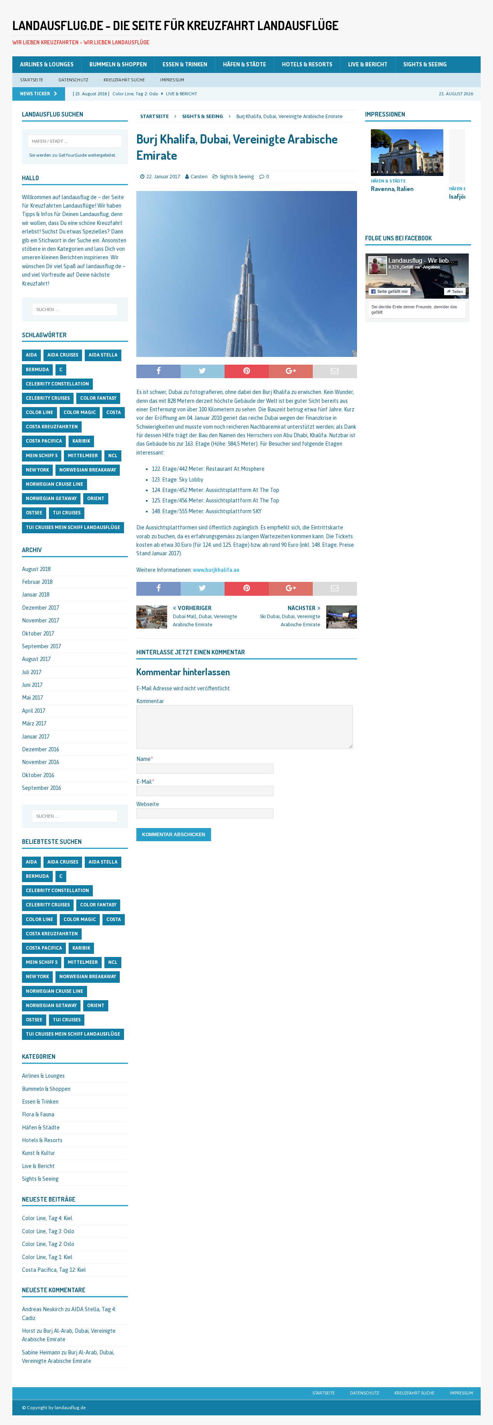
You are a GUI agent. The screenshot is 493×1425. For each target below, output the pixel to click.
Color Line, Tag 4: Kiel (47, 1218)
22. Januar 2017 (163, 176)
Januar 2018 (35, 595)
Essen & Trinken (185, 64)
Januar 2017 (35, 737)
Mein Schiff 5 (41, 455)
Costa (113, 412)
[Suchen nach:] (75, 309)
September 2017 (41, 646)
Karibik (81, 441)
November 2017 (40, 620)
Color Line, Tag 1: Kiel (47, 1257)
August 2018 (36, 569)
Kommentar (150, 701)
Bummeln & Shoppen (118, 64)
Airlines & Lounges (47, 64)
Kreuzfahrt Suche (124, 80)
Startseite (31, 80)
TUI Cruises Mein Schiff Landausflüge (73, 527)
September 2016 (41, 788)
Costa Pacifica (44, 441)
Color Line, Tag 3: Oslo (48, 1231)
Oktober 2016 (38, 775)
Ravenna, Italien (392, 189)
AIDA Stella (103, 355)
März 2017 (34, 723)
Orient (95, 498)
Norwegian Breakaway (87, 470)
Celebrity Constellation (57, 384)
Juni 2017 (32, 685)
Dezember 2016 (40, 749)
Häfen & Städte (244, 64)
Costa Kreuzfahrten (52, 426)
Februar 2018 (37, 582)
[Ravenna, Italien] (407, 152)
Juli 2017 (31, 672)
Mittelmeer (83, 455)
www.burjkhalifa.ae (216, 570)
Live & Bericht (367, 64)
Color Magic (80, 412)
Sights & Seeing (425, 64)
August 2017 (36, 659)
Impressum (172, 80)
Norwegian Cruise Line (54, 484)
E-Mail (144, 782)
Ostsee (34, 513)
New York (37, 470)
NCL (112, 455)
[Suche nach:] (75, 141)
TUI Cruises (66, 513)
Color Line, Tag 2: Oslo (48, 1244)
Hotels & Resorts (307, 64)
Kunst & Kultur (38, 1153)
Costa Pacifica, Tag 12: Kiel (54, 1270)
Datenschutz (73, 80)
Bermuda (37, 369)
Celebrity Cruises (48, 398)
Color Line (39, 412)
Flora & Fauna (38, 1114)
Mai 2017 (32, 698)
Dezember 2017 (40, 608)
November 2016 (40, 762)
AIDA (31, 355)
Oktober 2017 (38, 634)
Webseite (147, 804)
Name (143, 759)
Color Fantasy (98, 398)
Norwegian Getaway (51, 498)
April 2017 (33, 711)
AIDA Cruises (62, 355)
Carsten (199, 176)
